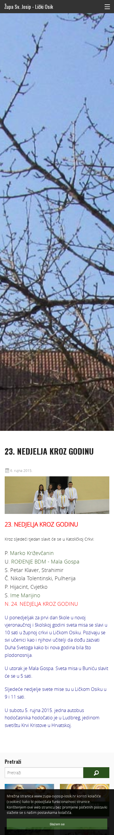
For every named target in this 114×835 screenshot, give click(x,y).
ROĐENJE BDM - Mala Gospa (45, 561)
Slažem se (57, 823)
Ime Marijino (25, 595)
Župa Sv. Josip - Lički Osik (28, 6)
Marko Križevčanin (32, 552)
